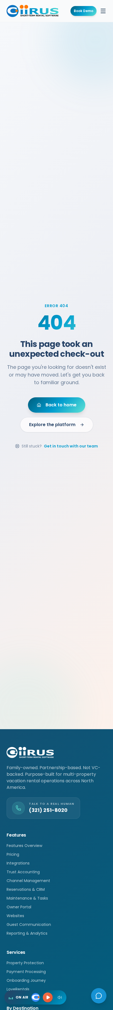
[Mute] (59, 997)
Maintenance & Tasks (27, 898)
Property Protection (25, 963)
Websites (15, 915)
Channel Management (28, 880)
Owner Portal (19, 907)
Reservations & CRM (26, 889)
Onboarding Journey (26, 980)
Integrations (18, 863)
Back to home (61, 405)
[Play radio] (48, 997)
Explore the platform (52, 424)
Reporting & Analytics (27, 933)
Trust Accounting (23, 872)
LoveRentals (18, 989)
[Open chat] (98, 995)
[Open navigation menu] (103, 11)
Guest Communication (29, 924)
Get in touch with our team (71, 446)
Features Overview (24, 845)
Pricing (13, 854)
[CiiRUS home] (32, 11)
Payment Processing (26, 971)
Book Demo (83, 10)
